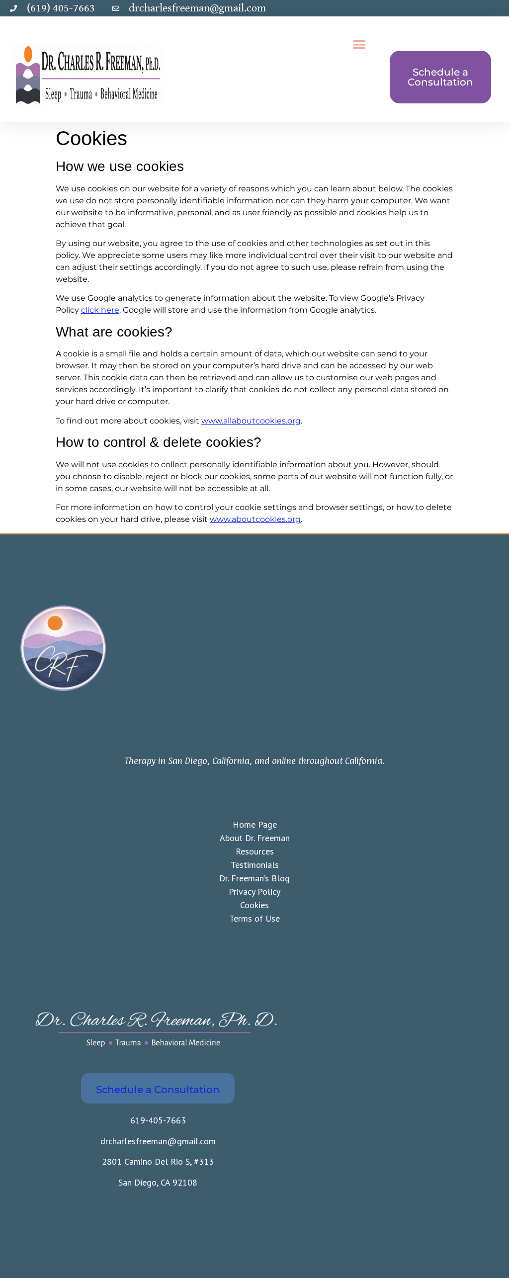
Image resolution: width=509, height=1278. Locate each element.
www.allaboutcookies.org (251, 421)
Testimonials (255, 864)
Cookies (254, 905)
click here (100, 310)
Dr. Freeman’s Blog (254, 878)
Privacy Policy (254, 891)
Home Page (255, 824)
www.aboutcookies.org (255, 519)
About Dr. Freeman (255, 838)
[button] (359, 44)
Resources (255, 851)
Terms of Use (254, 918)
